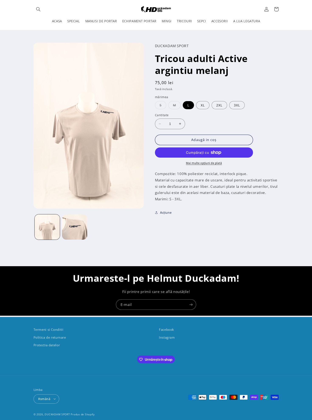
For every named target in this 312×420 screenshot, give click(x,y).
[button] (38, 9)
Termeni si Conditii (48, 329)
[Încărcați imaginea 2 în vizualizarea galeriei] (74, 227)
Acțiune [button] (165, 212)
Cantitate (162, 115)
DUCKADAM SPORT (57, 414)
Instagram (167, 337)
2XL (219, 105)
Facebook (166, 329)
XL (203, 105)
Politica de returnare (50, 337)
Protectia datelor (47, 345)
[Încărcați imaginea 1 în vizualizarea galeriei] (47, 227)
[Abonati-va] (191, 304)
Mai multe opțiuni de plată (204, 163)
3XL (237, 105)
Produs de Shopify (83, 414)
